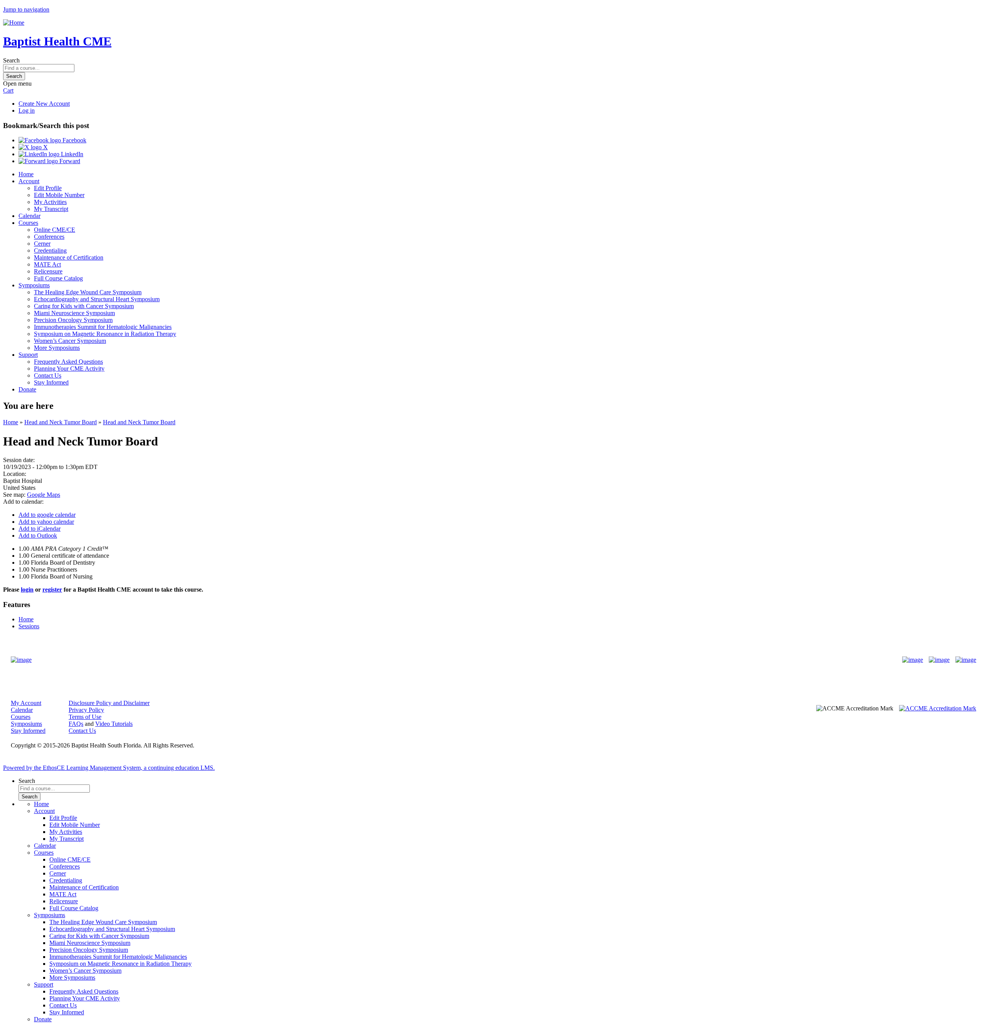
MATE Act (47, 264)
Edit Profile (48, 188)
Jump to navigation (26, 9)
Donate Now (469, 660)
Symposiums (34, 285)
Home (26, 174)
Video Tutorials (114, 723)
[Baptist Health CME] (21, 659)
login (27, 589)
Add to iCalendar (40, 528)
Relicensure (48, 271)
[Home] (13, 22)
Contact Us (47, 375)
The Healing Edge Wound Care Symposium (87, 292)
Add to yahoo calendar (46, 521)
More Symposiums (57, 347)
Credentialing (50, 250)
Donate (27, 389)
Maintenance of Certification (68, 257)
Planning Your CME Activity (69, 368)
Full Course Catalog (58, 278)
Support (28, 354)
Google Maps (43, 494)
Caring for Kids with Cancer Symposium (84, 306)
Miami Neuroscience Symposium (74, 313)
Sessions (29, 626)
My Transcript (51, 209)
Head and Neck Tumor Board (60, 422)
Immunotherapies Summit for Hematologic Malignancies (103, 327)
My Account (26, 703)
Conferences (49, 236)
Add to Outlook (38, 535)
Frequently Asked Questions (68, 361)
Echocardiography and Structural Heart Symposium (97, 299)
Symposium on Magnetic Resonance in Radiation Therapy (105, 334)
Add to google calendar (47, 514)
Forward (69, 161)
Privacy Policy (86, 710)
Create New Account (44, 103)
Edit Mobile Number (59, 195)
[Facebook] (912, 659)
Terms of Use (85, 717)
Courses (28, 222)
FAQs (76, 723)
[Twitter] (939, 659)
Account (29, 181)
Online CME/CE (54, 229)
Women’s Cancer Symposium (70, 340)
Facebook (73, 140)
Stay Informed (51, 382)
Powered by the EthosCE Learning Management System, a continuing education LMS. (109, 767)
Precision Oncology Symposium (73, 320)
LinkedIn (71, 154)
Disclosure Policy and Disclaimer (109, 703)
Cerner (42, 243)
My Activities (50, 202)
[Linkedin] (965, 659)
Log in (27, 110)
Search (11, 60)
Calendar (29, 216)
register (52, 589)
